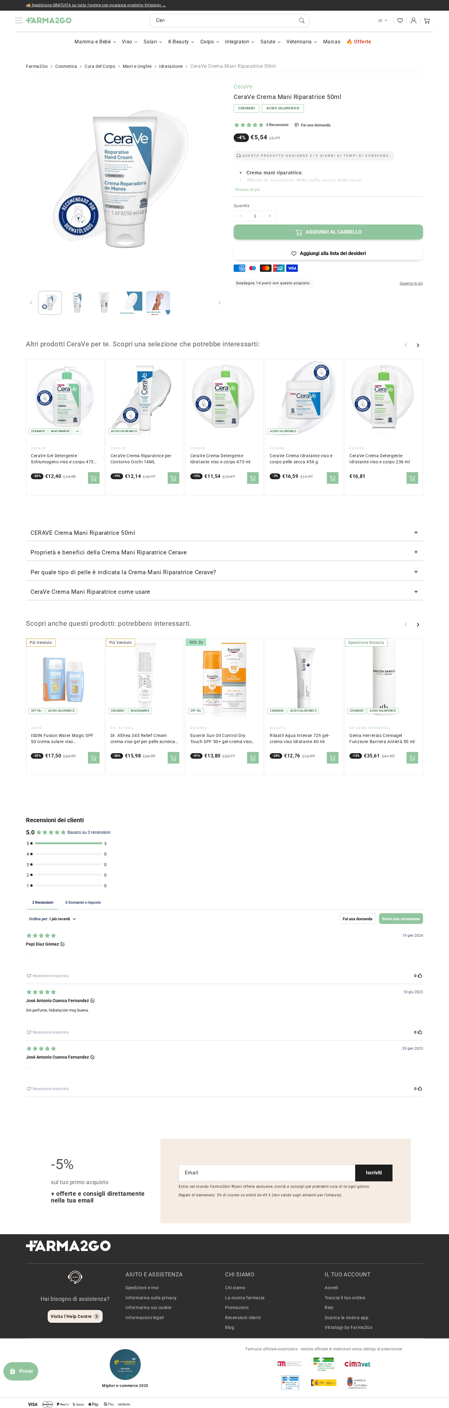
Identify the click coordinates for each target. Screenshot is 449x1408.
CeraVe (243, 86)
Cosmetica (66, 66)
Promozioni (237, 1307)
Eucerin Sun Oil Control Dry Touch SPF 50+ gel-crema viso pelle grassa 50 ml (221, 739)
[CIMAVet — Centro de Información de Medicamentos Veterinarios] (357, 1363)
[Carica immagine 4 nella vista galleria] (131, 303)
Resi (329, 1307)
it (380, 21)
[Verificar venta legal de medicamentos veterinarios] (290, 1382)
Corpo (207, 42)
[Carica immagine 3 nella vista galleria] (104, 303)
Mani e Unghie (137, 66)
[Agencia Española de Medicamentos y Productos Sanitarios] (290, 1363)
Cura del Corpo (100, 66)
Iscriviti (374, 1173)
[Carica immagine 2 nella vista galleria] (77, 303)
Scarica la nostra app (347, 1317)
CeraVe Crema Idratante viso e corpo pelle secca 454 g (301, 459)
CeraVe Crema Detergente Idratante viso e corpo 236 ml (379, 459)
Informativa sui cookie (148, 1307)
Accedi (331, 1287)
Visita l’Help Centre (71, 1316)
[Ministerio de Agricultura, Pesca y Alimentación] (324, 1382)
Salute (268, 42)
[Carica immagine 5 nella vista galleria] (158, 303)
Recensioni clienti (243, 1317)
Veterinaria (299, 42)
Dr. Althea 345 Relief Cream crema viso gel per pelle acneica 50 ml (143, 739)
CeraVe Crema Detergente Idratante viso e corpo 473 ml (220, 459)
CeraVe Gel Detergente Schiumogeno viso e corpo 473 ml (62, 459)
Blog (229, 1327)
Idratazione (171, 66)
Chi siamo (235, 1287)
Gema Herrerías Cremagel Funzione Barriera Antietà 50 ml (382, 738)
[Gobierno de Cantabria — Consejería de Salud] (357, 1382)
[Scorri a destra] (219, 302)
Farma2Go (37, 66)
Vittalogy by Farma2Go (349, 1327)
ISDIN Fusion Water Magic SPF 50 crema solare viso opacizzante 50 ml (62, 739)
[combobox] (229, 20)
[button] (427, 20)
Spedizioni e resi (142, 1287)
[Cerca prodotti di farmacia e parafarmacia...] (301, 20)
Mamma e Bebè (93, 42)
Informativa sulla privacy (151, 1297)
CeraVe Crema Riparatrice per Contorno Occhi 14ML (141, 459)
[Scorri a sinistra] (31, 302)
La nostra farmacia (245, 1297)
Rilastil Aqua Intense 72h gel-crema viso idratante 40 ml (300, 738)
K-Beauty (178, 42)
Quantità (241, 205)
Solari (150, 42)
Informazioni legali (145, 1317)
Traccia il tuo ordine (345, 1297)
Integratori (237, 42)
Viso (127, 42)
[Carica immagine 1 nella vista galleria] (50, 303)
